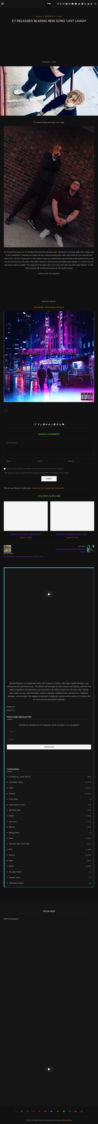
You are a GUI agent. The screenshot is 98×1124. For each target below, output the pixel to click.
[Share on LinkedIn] (46, 424)
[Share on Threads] (60, 424)
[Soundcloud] (79, 4)
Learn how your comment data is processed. (48, 488)
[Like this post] (35, 424)
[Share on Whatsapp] (52, 424)
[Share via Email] (63, 424)
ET (6, 410)
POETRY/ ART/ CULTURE (50, 844)
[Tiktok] (91, 4)
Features (50, 794)
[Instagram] (63, 4)
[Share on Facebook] (38, 424)
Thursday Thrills (50, 872)
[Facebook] (58, 4)
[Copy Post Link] (57, 424)
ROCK (50, 866)
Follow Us (10, 710)
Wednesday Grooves (50, 883)
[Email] (76, 4)
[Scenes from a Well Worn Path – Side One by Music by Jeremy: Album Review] (72, 516)
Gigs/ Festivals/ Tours (50, 805)
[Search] (95, 4)
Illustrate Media (67, 1120)
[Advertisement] (49, 42)
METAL (50, 827)
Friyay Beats (50, 799)
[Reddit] (88, 4)
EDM (50, 788)
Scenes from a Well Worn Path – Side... (72, 534)
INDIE (50, 816)
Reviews (50, 855)
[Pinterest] (67, 4)
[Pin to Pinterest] (44, 424)
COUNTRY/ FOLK (50, 782)
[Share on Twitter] (41, 424)
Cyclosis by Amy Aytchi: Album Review (25, 534)
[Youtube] (73, 4)
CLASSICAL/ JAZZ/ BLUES (50, 777)
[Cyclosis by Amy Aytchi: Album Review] (26, 516)
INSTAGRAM (50, 307)
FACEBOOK (39, 307)
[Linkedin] (69, 4)
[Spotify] (82, 4)
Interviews (50, 822)
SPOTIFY (60, 307)
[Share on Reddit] (49, 424)
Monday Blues (50, 833)
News (50, 838)
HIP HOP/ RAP (50, 810)
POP (50, 849)
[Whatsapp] (85, 4)
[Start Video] (49, 594)
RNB (50, 861)
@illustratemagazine (11, 919)
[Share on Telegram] (55, 424)
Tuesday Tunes (50, 877)
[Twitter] (61, 4)
